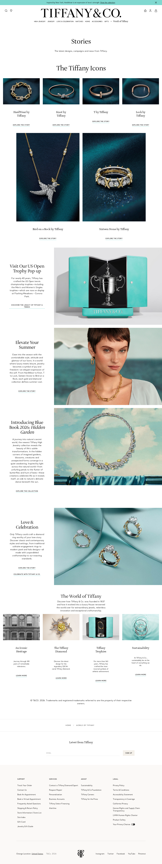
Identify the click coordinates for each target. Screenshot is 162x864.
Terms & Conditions (121, 790)
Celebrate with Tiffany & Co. (27, 574)
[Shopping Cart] (155, 10)
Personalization (55, 794)
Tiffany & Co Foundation (91, 790)
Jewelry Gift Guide (25, 826)
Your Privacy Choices (121, 824)
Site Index (21, 817)
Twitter (110, 854)
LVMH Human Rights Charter (125, 815)
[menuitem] (39, 22)
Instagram (100, 854)
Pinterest (142, 854)
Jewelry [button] (51, 21)
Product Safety (119, 820)
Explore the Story (27, 391)
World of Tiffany (120, 21)
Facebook (121, 854)
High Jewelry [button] (39, 21)
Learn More (21, 675)
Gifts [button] (106, 21)
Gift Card (21, 822)
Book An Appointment (26, 794)
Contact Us (22, 790)
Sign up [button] (128, 753)
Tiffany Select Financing (59, 804)
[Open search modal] (6, 10)
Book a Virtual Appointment (29, 799)
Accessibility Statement (123, 794)
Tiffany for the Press (89, 799)
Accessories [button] (97, 21)
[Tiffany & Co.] (81, 13)
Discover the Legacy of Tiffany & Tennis (27, 306)
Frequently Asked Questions (29, 804)
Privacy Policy (118, 785)
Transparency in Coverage (124, 799)
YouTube (131, 854)
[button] (11, 10)
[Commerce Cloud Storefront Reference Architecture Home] (81, 853)
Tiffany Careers (87, 794)
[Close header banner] (155, 2)
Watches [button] (79, 21)
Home (68, 725)
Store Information (24, 813)
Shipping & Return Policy (27, 808)
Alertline (52, 808)
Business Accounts (57, 799)
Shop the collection (107, 3)
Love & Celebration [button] (65, 21)
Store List (37, 813)
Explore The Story (21, 125)
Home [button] (87, 21)
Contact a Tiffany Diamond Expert (63, 785)
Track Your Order (24, 785)
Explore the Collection (27, 491)
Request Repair (55, 790)
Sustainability (86, 785)
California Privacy (120, 804)
